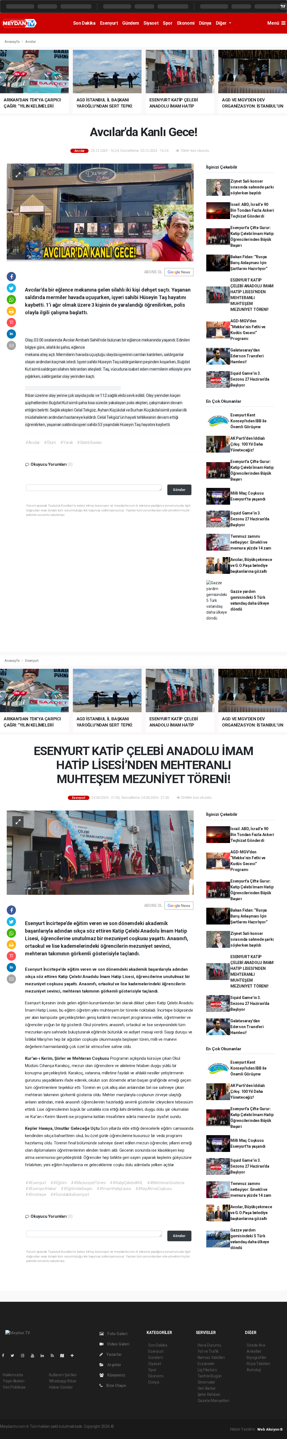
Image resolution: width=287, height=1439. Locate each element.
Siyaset (151, 23)
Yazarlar (114, 1354)
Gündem (130, 23)
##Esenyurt (36, 1182)
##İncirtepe (36, 1194)
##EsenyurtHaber (41, 1188)
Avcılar (30, 41)
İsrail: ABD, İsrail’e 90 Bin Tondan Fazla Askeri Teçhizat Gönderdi (252, 210)
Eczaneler (206, 1363)
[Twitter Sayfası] (15, 1355)
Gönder (179, 490)
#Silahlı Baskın (89, 442)
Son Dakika (84, 23)
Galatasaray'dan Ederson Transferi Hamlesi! (247, 356)
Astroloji (254, 1370)
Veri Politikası (14, 1387)
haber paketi (150, 1426)
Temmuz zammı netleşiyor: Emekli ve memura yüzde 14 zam (250, 542)
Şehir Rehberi (209, 1394)
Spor (167, 23)
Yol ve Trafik (208, 1351)
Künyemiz (116, 1375)
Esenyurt (109, 23)
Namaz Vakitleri (211, 1357)
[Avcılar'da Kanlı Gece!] (100, 212)
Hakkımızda (13, 1375)
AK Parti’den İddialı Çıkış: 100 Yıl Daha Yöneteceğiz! (247, 444)
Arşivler (114, 1365)
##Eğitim (58, 1182)
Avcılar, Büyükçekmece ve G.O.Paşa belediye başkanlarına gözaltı (251, 565)
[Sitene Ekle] (74, 1355)
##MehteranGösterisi (165, 1182)
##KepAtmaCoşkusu (153, 1188)
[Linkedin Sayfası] (44, 1355)
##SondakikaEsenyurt (69, 1194)
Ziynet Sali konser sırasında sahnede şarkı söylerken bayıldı (252, 187)
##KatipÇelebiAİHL (126, 1182)
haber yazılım (195, 1426)
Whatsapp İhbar (62, 1381)
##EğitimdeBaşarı (76, 1188)
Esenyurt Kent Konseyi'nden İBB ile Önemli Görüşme (248, 421)
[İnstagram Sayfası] (25, 1355)
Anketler (254, 1351)
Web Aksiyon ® (270, 1429)
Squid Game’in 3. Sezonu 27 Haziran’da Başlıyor (249, 379)
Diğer (222, 23)
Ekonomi (186, 23)
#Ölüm (50, 442)
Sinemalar (206, 1382)
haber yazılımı (126, 1426)
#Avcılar (33, 442)
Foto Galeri (117, 1333)
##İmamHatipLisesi (114, 1188)
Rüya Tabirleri (258, 1363)
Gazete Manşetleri (213, 1400)
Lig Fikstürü (207, 1370)
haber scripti (172, 1426)
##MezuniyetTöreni (88, 1182)
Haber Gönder (61, 1387)
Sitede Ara (256, 1345)
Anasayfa (12, 41)
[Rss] (54, 1355)
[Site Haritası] (64, 1355)
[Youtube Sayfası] (35, 1355)
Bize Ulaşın (115, 1385)
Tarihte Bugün (210, 1376)
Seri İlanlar (207, 1388)
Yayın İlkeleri (13, 1381)
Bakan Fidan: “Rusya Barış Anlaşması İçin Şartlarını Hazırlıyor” (249, 263)
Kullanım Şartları (63, 1375)
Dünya (205, 23)
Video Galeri (117, 1344)
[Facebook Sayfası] (5, 1355)
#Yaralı (66, 442)
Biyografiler (257, 1357)
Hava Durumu (209, 1345)
